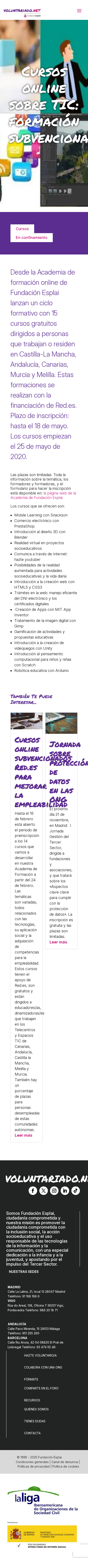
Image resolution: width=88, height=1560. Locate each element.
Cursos (22, 229)
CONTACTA (32, 1433)
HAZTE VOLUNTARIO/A (40, 1355)
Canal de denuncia (64, 1462)
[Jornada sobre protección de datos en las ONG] (61, 732)
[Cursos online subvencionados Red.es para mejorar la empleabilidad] (26, 728)
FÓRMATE (31, 1379)
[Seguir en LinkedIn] (65, 1190)
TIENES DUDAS (34, 1421)
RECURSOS (32, 1400)
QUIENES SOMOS (36, 1409)
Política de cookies (65, 1466)
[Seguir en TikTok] (75, 1190)
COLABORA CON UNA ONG (43, 1367)
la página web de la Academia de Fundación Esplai (43, 495)
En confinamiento (31, 237)
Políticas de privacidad (34, 1466)
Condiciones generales (32, 1462)
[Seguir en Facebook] (33, 1190)
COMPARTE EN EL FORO (41, 1388)
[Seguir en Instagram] (54, 1190)
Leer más (23, 1135)
